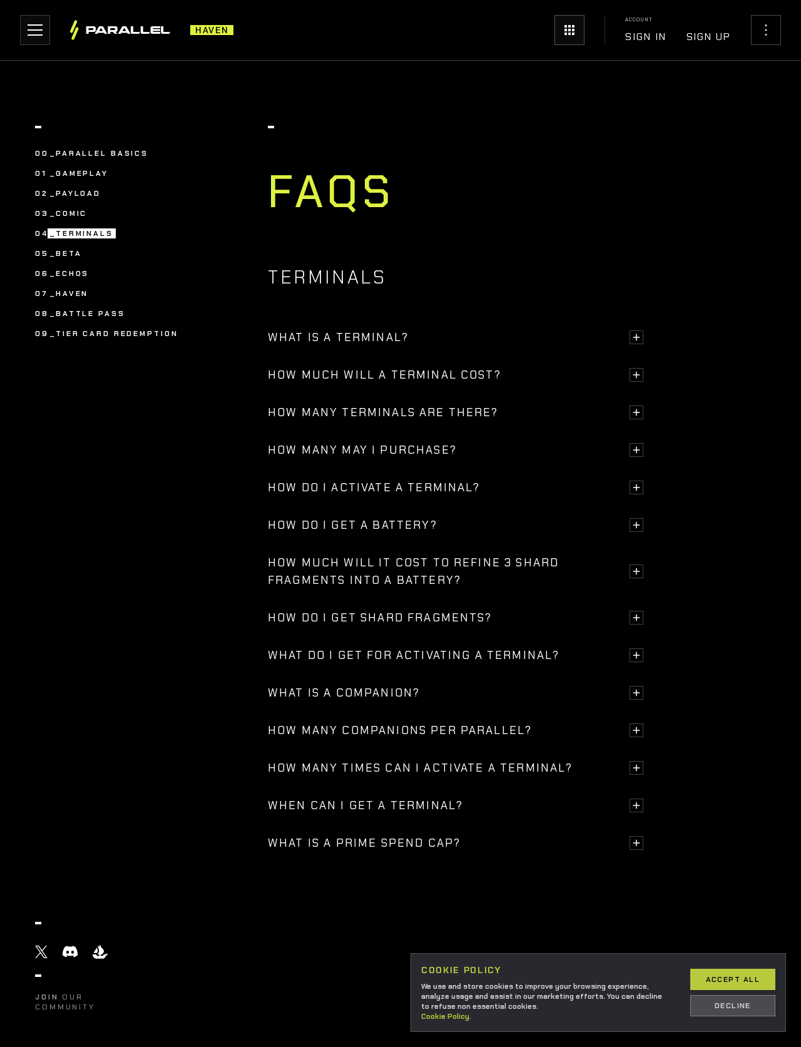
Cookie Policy (445, 1016)
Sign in (645, 36)
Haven (211, 30)
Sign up (708, 36)
